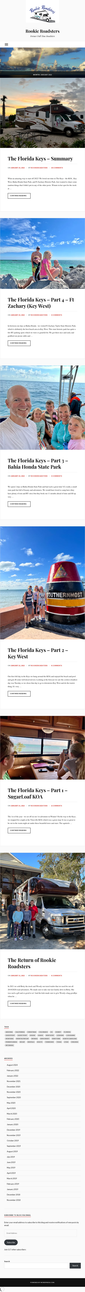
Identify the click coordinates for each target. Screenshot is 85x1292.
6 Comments (56, 806)
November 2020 (13, 1092)
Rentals (31, 1042)
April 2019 (11, 1173)
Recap (22, 1042)
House (32, 1035)
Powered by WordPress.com (42, 1282)
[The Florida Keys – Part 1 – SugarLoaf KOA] (42, 779)
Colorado (43, 1032)
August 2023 (12, 1065)
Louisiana (71, 1035)
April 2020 (11, 1108)
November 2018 (13, 1200)
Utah (66, 1042)
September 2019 (14, 1146)
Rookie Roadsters (43, 31)
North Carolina (70, 1038)
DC (52, 1032)
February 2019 (13, 1184)
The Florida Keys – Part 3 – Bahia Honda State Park (38, 463)
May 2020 (11, 1103)
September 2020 (14, 1097)
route (39, 1042)
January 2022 (12, 1076)
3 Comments (56, 315)
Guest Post (22, 1035)
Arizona (9, 1032)
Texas (59, 1042)
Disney (58, 1032)
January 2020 (12, 1124)
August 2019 (12, 1151)
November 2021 (13, 1081)
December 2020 (13, 1087)
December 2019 (13, 1130)
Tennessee (49, 1042)
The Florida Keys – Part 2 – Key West (38, 653)
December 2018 (13, 1194)
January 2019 (12, 1189)
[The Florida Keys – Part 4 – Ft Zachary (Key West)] (42, 288)
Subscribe (11, 1242)
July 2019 (11, 1157)
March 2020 (12, 1114)
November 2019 (13, 1135)
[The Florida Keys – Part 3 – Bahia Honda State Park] (42, 449)
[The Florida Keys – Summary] (42, 147)
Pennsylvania (11, 1042)
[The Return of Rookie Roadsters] (42, 948)
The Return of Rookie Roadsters (32, 963)
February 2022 (13, 1070)
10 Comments (57, 168)
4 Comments (56, 665)
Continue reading (20, 197)
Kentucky (50, 1035)
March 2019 (12, 1178)
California (20, 1032)
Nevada (35, 1038)
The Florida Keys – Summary (40, 158)
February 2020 (13, 1119)
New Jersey (44, 1038)
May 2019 (11, 1167)
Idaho (40, 1035)
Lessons (60, 1035)
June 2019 (11, 1162)
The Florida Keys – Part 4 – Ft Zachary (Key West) (41, 302)
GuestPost (10, 1035)
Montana (9, 1038)
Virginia (74, 1042)
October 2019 (13, 1140)
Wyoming (10, 1045)
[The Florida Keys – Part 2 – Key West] (42, 638)
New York (56, 1038)
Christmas (31, 1032)
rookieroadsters (39, 168)
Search (7, 1261)
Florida (67, 1032)
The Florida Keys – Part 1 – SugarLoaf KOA (38, 793)
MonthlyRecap (22, 1038)
